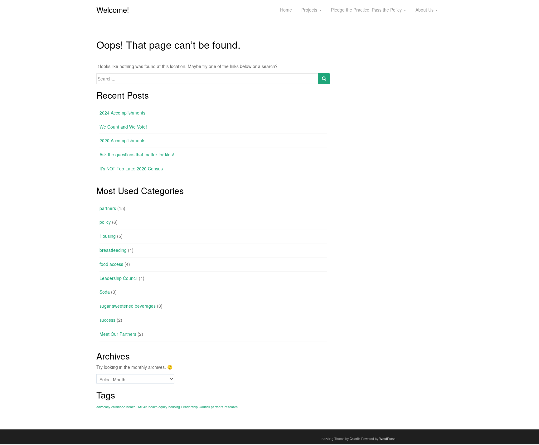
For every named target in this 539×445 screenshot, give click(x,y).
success (107, 320)
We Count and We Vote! (123, 127)
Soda (105, 292)
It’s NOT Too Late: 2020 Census (131, 168)
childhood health (123, 406)
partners (108, 208)
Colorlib (355, 438)
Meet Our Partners (118, 334)
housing (174, 406)
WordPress (387, 438)
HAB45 (142, 406)
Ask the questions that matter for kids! (137, 154)
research (231, 406)
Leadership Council (119, 278)
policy (105, 222)
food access (111, 264)
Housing (108, 236)
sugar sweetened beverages (128, 306)
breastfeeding (113, 250)
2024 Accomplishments (122, 113)
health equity (157, 406)
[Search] (324, 78)
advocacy (103, 406)
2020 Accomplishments (122, 140)
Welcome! (112, 9)
